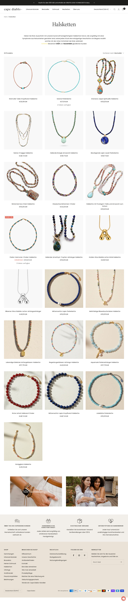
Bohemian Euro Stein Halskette (23, 204)
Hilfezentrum (26, 554)
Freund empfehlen (11, 576)
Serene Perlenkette (64, 99)
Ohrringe (7, 570)
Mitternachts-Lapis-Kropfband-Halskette (64, 413)
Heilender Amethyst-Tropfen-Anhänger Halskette (63, 257)
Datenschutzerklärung (58, 554)
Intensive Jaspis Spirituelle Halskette (104, 99)
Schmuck (55, 9)
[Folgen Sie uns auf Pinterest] (84, 555)
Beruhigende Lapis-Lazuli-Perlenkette (105, 153)
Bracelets (7, 560)
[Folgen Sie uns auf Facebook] (73, 555)
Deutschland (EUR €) (101, 9)
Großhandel (8, 573)
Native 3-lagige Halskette (23, 153)
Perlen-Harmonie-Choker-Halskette (23, 257)
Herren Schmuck (10, 563)
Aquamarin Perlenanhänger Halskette (105, 362)
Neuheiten (66, 9)
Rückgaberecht (55, 557)
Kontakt (25, 563)
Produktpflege (27, 573)
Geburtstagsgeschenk (30, 579)
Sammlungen (9, 554)
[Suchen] (114, 9)
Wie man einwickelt (29, 570)
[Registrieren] (121, 562)
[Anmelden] (119, 9)
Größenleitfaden (28, 560)
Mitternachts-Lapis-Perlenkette (64, 311)
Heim (5, 17)
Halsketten (8, 567)
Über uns (76, 9)
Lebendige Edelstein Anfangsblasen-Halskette (23, 362)
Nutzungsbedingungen (58, 560)
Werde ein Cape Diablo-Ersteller (34, 583)
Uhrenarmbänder (32, 9)
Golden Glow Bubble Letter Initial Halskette (105, 257)
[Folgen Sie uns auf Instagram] (79, 555)
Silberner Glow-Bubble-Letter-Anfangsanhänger (23, 311)
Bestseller (45, 9)
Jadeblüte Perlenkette (104, 413)
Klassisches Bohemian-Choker (64, 204)
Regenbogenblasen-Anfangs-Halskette (64, 362)
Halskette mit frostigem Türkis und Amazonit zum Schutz (104, 205)
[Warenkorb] (123, 9)
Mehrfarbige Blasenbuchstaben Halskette (104, 311)
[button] (123, 598)
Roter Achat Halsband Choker (23, 413)
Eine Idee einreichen (29, 567)
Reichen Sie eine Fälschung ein (33, 576)
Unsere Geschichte (29, 557)
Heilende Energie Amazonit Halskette (64, 153)
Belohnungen (9, 579)
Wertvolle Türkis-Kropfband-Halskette (23, 99)
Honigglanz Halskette (23, 464)
